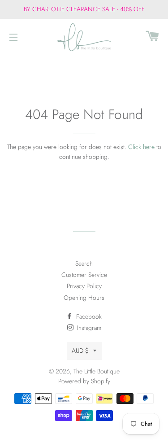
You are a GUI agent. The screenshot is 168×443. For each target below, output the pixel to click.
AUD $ (80, 350)
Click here (141, 146)
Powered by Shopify (84, 381)
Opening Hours (84, 297)
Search (84, 263)
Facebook (88, 316)
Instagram (88, 327)
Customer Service (84, 274)
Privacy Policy (84, 285)
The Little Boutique (96, 371)
